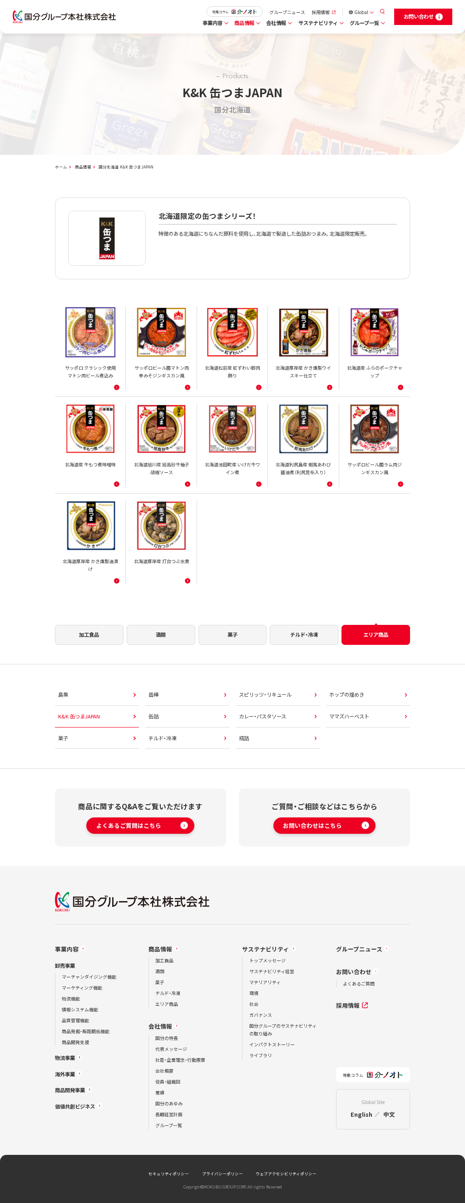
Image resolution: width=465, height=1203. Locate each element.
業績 (159, 1092)
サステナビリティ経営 (271, 971)
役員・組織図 (167, 1081)
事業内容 (213, 22)
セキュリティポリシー (168, 1173)
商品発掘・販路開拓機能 (85, 1031)
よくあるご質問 (359, 983)
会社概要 (164, 1070)
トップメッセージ (267, 960)
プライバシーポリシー (222, 1173)
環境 (253, 993)
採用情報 (321, 12)
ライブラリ (260, 1055)
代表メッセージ (171, 1048)
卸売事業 (65, 965)
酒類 (159, 971)
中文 (389, 1114)
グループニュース (287, 12)
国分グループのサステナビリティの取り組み (283, 1029)
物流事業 (65, 1057)
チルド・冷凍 (167, 993)
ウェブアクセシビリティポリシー (286, 1173)
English (361, 1114)
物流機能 (71, 998)
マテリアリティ (265, 982)
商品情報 (244, 22)
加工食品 (164, 960)
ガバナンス (260, 1014)
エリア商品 (166, 1003)
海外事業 (65, 1074)
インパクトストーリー (272, 1044)
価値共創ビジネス (75, 1106)
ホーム (61, 166)
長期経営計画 (169, 1114)
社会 (253, 1003)
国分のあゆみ (169, 1103)
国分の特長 (166, 1038)
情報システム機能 (80, 1009)
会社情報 (276, 22)
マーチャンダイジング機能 (89, 976)
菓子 (159, 982)
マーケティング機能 (82, 987)
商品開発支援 (75, 1042)
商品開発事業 (70, 1090)
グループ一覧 (364, 22)
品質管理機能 (75, 1020)
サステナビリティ (318, 22)
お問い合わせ (353, 971)
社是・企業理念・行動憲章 (180, 1059)
